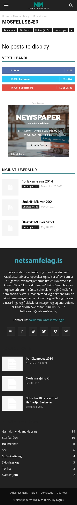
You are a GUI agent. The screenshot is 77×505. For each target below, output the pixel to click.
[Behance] (11, 331)
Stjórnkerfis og (12, 456)
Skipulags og (10, 462)
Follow (67, 79)
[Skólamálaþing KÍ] (12, 383)
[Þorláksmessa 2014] (10, 187)
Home (5, 16)
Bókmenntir (10, 444)
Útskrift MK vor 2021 (38, 202)
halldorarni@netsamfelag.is (46, 320)
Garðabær (25, 30)
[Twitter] (44, 331)
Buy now (62, 492)
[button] (71, 5)
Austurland (10, 30)
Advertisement (19, 492)
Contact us (47, 492)
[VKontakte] (66, 331)
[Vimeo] (55, 331)
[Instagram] (33, 331)
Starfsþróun (10, 438)
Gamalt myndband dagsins (19, 431)
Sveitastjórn (10, 475)
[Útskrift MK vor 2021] (10, 207)
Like (69, 70)
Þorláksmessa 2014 (37, 181)
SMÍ (4, 450)
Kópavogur (61, 30)
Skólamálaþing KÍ (37, 378)
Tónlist (6, 469)
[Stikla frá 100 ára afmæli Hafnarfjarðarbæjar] (12, 403)
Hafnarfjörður (43, 30)
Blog (34, 492)
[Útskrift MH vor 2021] (10, 228)
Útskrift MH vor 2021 (38, 222)
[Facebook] (22, 331)
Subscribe (65, 87)
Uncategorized (30, 186)
